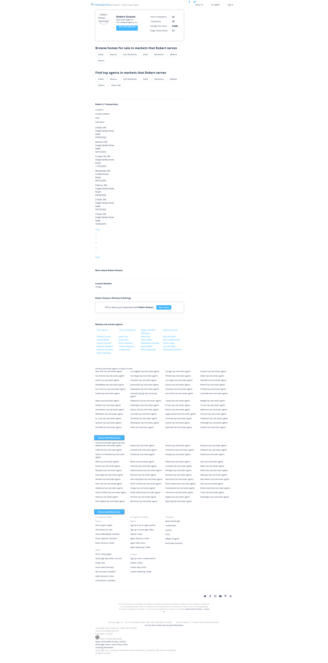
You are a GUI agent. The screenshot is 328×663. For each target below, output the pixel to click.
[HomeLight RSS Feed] (231, 596)
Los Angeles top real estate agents (144, 371)
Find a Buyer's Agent (103, 525)
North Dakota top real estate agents (180, 483)
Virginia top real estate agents (177, 497)
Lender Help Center (138, 567)
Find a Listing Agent (103, 554)
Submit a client (136, 534)
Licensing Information (104, 647)
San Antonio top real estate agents (109, 376)
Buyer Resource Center (105, 543)
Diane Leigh (169, 343)
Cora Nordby (169, 346)
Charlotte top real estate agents (143, 380)
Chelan (101, 54)
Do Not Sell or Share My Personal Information (164, 625)
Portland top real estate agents (213, 389)
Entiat (145, 54)
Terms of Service (183, 622)
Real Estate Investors (174, 543)
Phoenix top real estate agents (178, 376)
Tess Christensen (127, 330)
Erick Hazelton (126, 343)
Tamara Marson (126, 346)
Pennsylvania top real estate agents (180, 488)
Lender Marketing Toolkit (140, 571)
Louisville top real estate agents (143, 414)
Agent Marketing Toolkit (140, 547)
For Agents (215, 4)
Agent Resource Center (140, 538)
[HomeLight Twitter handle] (205, 596)
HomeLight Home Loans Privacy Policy (111, 644)
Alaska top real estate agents (142, 445)
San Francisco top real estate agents (110, 389)
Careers (168, 530)
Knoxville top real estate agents (108, 427)
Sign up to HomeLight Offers (142, 529)
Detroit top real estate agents (177, 423)
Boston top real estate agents (177, 409)
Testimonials (170, 525)
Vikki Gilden (146, 339)
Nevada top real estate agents (108, 479)
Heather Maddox (105, 346)
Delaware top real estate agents (213, 450)
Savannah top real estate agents (178, 427)
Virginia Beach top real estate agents (180, 414)
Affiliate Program (172, 538)
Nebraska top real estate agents (213, 475)
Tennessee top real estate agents (179, 492)
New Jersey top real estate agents (179, 479)
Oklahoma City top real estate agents (145, 400)
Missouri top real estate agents (143, 475)
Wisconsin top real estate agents (143, 501)
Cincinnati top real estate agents (178, 418)
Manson (113, 54)
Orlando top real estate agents (108, 405)
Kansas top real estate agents (107, 466)
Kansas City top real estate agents (144, 409)
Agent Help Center (137, 543)
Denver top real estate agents (177, 384)
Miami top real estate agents (107, 400)
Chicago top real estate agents (178, 371)
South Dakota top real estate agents (145, 492)
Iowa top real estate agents (211, 461)
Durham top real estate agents (213, 427)
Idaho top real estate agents (107, 461)
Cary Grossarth (104, 343)
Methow (173, 54)
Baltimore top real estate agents (213, 409)
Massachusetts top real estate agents (146, 470)
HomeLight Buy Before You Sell (108, 558)
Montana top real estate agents (178, 475)
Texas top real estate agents (212, 492)
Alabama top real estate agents (108, 445)
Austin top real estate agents (107, 380)
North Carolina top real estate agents (145, 483)
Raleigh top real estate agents (212, 400)
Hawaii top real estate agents (212, 454)
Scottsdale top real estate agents (214, 393)
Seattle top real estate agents (107, 393)
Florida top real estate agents (142, 454)
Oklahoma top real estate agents (109, 488)
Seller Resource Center (104, 576)
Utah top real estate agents (106, 497)
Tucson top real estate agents (212, 405)
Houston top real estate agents (213, 371)
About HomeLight (172, 521)
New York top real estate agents (108, 371)
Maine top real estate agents (212, 466)
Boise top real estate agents (142, 427)
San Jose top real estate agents (213, 414)
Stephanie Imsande (150, 343)
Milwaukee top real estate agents (109, 414)
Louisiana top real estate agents (178, 466)
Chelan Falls (116, 85)
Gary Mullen (146, 346)
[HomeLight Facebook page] (210, 596)
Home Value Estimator (104, 567)
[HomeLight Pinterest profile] (225, 596)
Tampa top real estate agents (177, 400)
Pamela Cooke (103, 336)
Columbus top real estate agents (178, 389)
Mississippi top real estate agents (109, 475)
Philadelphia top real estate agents (109, 384)
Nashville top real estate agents (213, 380)
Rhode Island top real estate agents (215, 488)
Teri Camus (102, 330)
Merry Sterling (104, 353)
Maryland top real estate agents (108, 470)
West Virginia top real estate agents (110, 501)
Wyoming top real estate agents (178, 501)
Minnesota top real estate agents (214, 470)
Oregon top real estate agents (142, 488)
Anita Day (145, 336)
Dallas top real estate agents (212, 376)
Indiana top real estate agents (177, 461)
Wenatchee (159, 54)
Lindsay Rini (124, 349)
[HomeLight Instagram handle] (215, 596)
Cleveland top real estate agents (143, 418)
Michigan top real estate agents (178, 470)
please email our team (193, 609)
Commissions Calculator (105, 580)
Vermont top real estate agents (143, 497)
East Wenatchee (130, 54)
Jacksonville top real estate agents (144, 384)
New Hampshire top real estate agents (146, 479)
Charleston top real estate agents (214, 418)
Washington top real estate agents (144, 405)
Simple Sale (100, 563)
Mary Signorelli (148, 349)
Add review (164, 307)
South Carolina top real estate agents (110, 492)
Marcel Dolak (169, 336)
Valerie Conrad (170, 330)
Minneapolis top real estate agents (144, 423)
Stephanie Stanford (172, 349)
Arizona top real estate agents (177, 445)
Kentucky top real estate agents (143, 466)
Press (167, 534)
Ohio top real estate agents (211, 483)
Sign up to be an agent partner (143, 525)
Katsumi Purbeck (105, 349)
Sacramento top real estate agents (109, 409)
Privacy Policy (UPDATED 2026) (205, 622)
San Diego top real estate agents (144, 376)
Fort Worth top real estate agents (179, 393)
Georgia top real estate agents (178, 454)
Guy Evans (124, 339)
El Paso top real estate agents (177, 405)
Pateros (101, 60)
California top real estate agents (108, 450)
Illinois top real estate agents (142, 461)
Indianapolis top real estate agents (144, 389)
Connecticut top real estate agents (179, 450)
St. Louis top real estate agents (108, 418)
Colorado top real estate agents (143, 450)
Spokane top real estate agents (108, 423)
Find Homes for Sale (103, 529)
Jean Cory (123, 336)
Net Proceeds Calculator (105, 571)
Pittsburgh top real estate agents (214, 423)
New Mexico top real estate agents (214, 479)
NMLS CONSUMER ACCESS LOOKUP (110, 641)
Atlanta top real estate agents (212, 384)
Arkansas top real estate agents (213, 445)
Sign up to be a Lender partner (143, 558)
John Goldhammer (171, 339)
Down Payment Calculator (106, 538)
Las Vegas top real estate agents (179, 380)
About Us (199, 4)
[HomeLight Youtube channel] (220, 596)
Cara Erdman (103, 339)
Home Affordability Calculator (107, 534)
